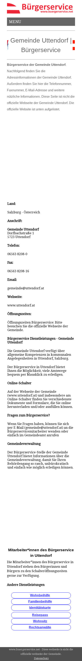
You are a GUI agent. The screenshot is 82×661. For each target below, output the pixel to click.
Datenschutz (41, 658)
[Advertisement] (41, 155)
